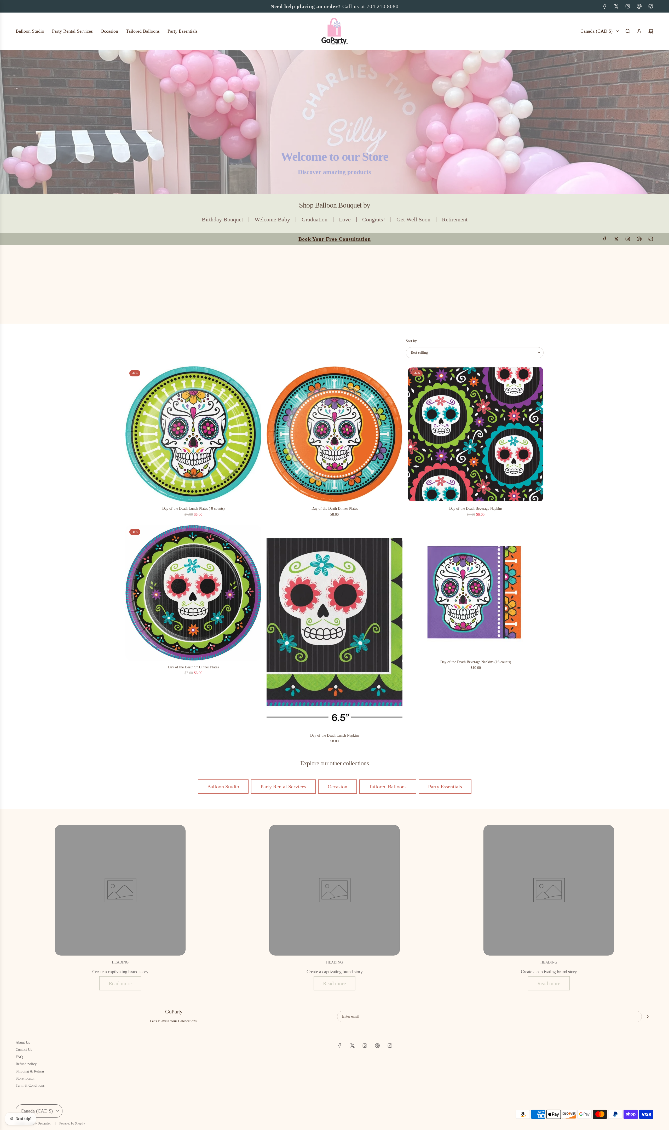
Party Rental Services (283, 786)
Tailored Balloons (388, 786)
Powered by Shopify (72, 1123)
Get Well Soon (413, 219)
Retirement (455, 219)
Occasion (337, 786)
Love (345, 219)
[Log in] (639, 31)
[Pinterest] (639, 6)
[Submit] (647, 1016)
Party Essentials (445, 786)
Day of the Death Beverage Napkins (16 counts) (475, 662)
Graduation (314, 219)
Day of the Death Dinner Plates (335, 508)
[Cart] (650, 31)
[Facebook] (604, 6)
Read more (120, 983)
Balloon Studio (223, 786)
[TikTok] (650, 6)
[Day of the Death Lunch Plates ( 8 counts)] (193, 434)
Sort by (411, 341)
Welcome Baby (272, 219)
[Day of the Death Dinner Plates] (334, 434)
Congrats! (373, 219)
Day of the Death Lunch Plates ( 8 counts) (193, 508)
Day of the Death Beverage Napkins (475, 508)
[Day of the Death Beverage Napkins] (476, 434)
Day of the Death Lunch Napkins (334, 735)
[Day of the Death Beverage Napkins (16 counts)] (476, 590)
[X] (616, 6)
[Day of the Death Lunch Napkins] (334, 627)
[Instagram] (627, 6)
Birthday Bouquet (222, 219)
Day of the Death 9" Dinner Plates (193, 667)
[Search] (627, 31)
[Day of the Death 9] (193, 593)
